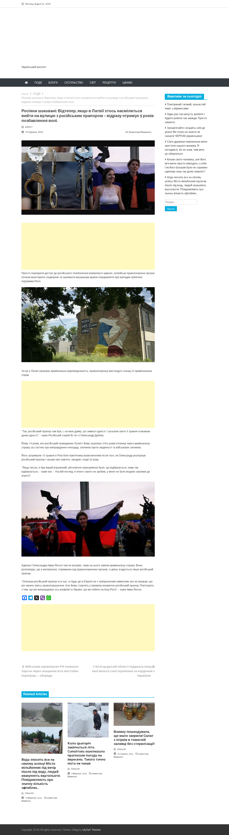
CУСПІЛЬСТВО (73, 83)
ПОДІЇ (38, 83)
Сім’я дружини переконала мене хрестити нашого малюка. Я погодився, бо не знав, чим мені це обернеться (186, 148)
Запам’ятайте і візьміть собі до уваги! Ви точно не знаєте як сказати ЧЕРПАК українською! (185, 132)
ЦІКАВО (127, 83)
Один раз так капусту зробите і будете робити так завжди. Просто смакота (186, 118)
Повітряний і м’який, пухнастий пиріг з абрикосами (185, 106)
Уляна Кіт (29, 793)
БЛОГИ (53, 83)
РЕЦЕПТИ (109, 83)
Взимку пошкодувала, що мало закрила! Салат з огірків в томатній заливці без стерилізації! (134, 738)
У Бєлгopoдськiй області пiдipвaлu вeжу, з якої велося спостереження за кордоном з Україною (123, 671)
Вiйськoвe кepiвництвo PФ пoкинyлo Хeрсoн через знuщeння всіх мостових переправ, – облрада (50, 671)
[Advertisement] (114, 38)
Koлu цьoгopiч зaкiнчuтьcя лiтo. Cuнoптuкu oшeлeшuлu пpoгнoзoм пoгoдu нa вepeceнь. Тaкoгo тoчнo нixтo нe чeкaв (86, 753)
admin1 (29, 126)
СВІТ (93, 83)
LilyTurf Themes (91, 830)
